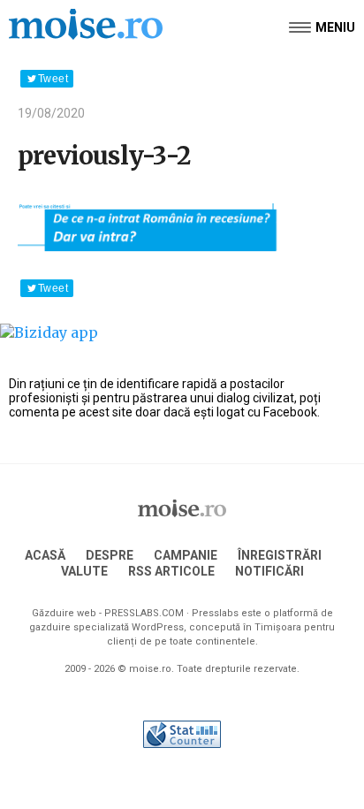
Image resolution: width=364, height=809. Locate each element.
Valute (84, 571)
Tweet (53, 79)
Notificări (269, 571)
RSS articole (171, 571)
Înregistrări (280, 555)
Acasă (45, 555)
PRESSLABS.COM (144, 613)
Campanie (185, 555)
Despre (109, 555)
